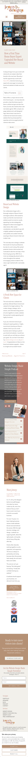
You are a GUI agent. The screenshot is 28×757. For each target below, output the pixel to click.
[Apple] (6, 406)
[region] (14, 744)
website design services (12, 340)
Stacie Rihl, (6, 81)
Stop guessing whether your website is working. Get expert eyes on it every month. (14, 2)
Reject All (14, 754)
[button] (6, 17)
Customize (14, 750)
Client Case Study (9, 50)
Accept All (14, 746)
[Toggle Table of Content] (18, 93)
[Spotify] (9, 406)
